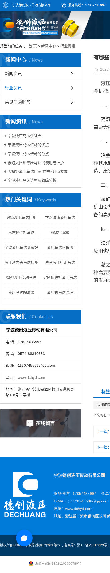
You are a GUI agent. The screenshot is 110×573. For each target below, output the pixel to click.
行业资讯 (67, 46)
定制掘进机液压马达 (60, 277)
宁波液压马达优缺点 (24, 136)
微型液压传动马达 (21, 277)
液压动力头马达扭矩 (21, 262)
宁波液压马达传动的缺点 (28, 154)
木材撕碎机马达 (21, 232)
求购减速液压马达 (60, 217)
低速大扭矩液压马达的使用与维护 (36, 163)
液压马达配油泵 (21, 292)
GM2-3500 (60, 232)
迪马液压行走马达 (60, 262)
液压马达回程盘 (60, 247)
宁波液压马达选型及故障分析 (32, 180)
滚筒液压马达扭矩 (21, 217)
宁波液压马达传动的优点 (28, 145)
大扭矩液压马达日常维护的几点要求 (38, 171)
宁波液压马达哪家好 (21, 247)
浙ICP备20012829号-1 (93, 545)
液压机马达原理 (60, 292)
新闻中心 (48, 46)
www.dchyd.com (31, 377)
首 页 (32, 46)
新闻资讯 (13, 73)
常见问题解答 (17, 102)
